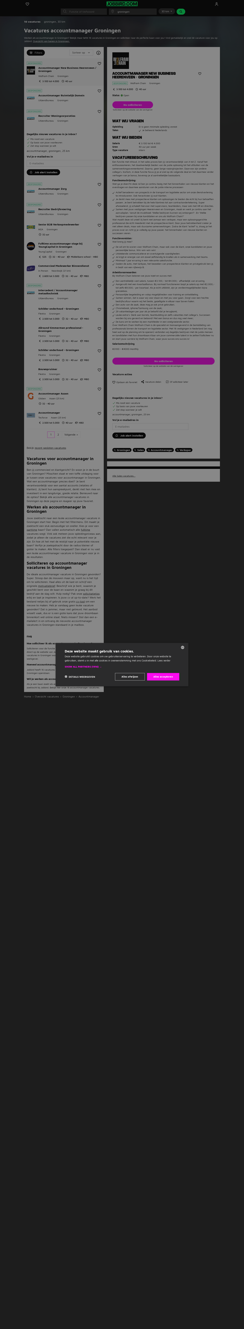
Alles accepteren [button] (163, 676)
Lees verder (164, 660)
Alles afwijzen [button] (130, 676)
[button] (122, 666)
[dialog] (122, 664)
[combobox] (182, 647)
